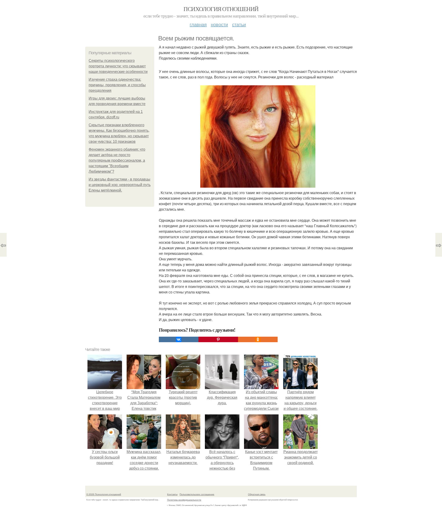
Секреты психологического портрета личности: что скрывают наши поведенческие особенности (118, 66)
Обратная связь (256, 494)
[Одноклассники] (258, 339)
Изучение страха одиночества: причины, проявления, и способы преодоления (117, 84)
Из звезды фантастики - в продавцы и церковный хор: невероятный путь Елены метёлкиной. (120, 184)
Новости (219, 24)
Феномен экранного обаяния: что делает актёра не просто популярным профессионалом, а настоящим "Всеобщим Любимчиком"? (117, 160)
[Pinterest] (218, 339)
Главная (198, 24)
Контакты (172, 494)
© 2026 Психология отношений (103, 494)
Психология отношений (220, 9)
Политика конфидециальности (184, 499)
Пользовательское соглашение (197, 494)
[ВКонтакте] (178, 339)
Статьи (239, 24)
